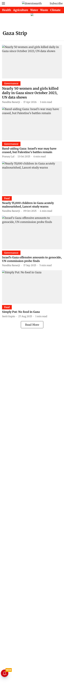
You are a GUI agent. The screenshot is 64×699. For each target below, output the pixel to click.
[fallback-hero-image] (32, 61)
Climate (55, 10)
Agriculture (20, 10)
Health (6, 10)
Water (34, 10)
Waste (44, 10)
